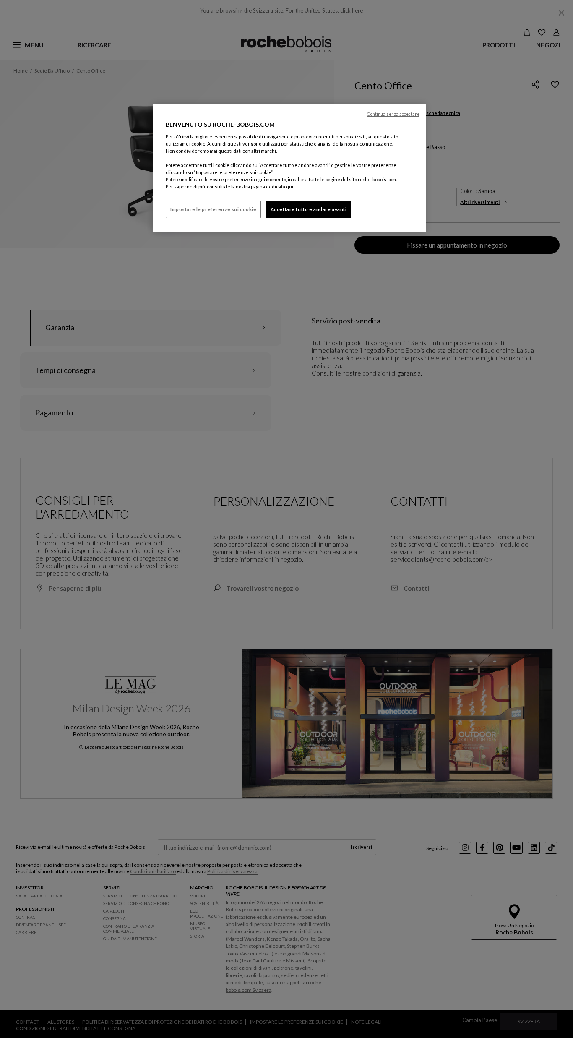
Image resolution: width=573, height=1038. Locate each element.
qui (289, 186)
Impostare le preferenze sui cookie (213, 209)
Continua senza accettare (393, 114)
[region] (289, 168)
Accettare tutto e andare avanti (309, 209)
